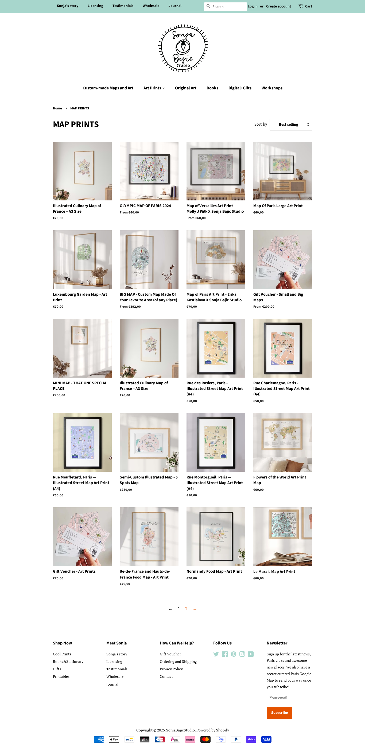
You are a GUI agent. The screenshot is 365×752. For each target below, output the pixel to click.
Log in (253, 6)
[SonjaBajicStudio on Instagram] (242, 655)
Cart (308, 6)
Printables (61, 676)
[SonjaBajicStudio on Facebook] (225, 655)
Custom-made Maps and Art (108, 88)
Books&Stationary (68, 661)
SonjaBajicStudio (180, 730)
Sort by (260, 124)
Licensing (95, 6)
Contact (166, 676)
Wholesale (151, 6)
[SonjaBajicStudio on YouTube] (251, 655)
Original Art (185, 88)
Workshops (272, 88)
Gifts (57, 668)
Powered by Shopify (212, 730)
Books (212, 88)
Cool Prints (62, 653)
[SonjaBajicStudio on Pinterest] (233, 655)
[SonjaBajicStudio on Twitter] (216, 655)
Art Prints (152, 88)
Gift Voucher (170, 653)
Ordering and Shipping (178, 661)
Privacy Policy (171, 668)
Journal (175, 6)
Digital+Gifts (239, 88)
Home (57, 108)
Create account (278, 6)
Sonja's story (67, 6)
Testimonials (122, 6)
